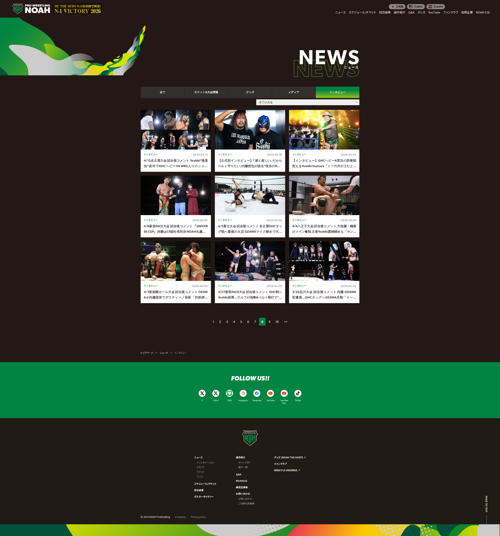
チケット (200, 471)
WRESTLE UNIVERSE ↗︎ (287, 470)
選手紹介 (240, 457)
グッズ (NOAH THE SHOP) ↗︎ (290, 457)
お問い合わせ (243, 493)
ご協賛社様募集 (246, 503)
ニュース (164, 352)
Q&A (238, 474)
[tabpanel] (250, 206)
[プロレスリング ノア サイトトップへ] (31, 8)
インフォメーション (205, 462)
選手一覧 (243, 467)
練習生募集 (242, 487)
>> (286, 322)
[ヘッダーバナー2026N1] (77, 8)
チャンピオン (244, 462)
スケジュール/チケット (205, 483)
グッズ (199, 476)
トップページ (147, 352)
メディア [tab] (293, 92)
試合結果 (199, 490)
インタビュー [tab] (337, 92)
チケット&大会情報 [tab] (206, 92)
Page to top (486, 504)
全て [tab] (162, 92)
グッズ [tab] (250, 92)
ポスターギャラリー (204, 496)
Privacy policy (198, 516)
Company (180, 516)
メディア (200, 467)
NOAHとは (241, 480)
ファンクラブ (280, 463)
